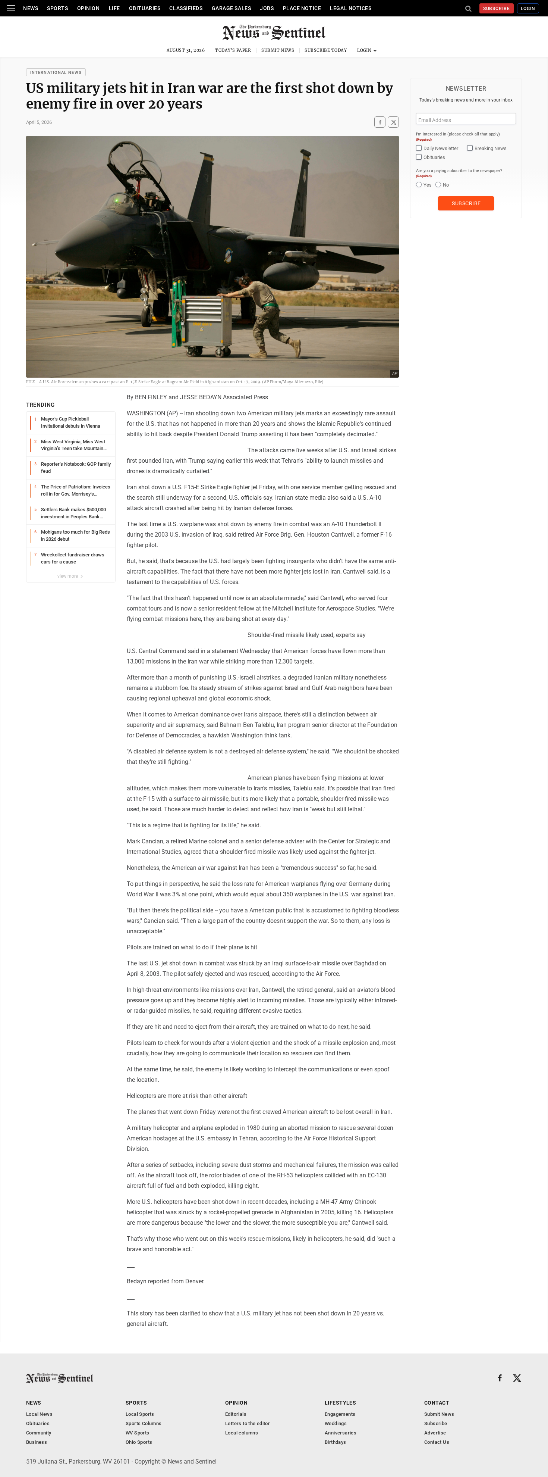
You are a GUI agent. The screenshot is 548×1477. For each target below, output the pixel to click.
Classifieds (185, 8)
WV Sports (137, 1433)
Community (38, 1433)
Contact (436, 1403)
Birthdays (335, 1442)
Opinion (88, 8)
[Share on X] (393, 122)
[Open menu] (11, 8)
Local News (39, 1414)
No (446, 185)
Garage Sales (231, 8)
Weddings (336, 1423)
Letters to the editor (247, 1423)
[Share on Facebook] (379, 122)
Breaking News (491, 148)
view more (68, 576)
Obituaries (145, 8)
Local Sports (140, 1414)
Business (36, 1442)
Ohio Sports (139, 1442)
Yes (427, 185)
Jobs (267, 8)
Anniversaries (340, 1433)
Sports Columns (143, 1423)
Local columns (241, 1433)
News (30, 8)
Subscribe (496, 8)
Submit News (277, 50)
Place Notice (302, 8)
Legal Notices (350, 8)
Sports (57, 8)
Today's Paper (233, 50)
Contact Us (436, 1442)
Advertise (435, 1433)
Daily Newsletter (440, 148)
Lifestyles (340, 1403)
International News (56, 72)
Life (114, 8)
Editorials (235, 1414)
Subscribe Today (326, 50)
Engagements (340, 1414)
